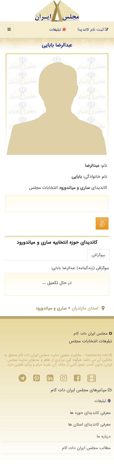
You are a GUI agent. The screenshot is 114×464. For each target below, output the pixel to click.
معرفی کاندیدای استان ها (89, 424)
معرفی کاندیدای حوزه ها (90, 413)
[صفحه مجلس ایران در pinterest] (36, 380)
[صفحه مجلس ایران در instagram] (64, 380)
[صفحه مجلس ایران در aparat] (92, 380)
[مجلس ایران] (57, 11)
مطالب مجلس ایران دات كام (86, 448)
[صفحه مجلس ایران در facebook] (77, 380)
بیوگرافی (98, 255)
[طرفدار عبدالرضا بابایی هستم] (102, 223)
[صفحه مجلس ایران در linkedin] (50, 380)
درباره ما (104, 436)
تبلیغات (56, 30)
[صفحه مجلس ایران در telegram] (22, 380)
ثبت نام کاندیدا (91, 30)
